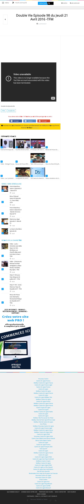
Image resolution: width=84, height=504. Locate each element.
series (4, 184)
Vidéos (65, 3)
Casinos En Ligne (43, 416)
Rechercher (75, 3)
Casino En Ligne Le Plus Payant (43, 467)
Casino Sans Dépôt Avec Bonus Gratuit (43, 438)
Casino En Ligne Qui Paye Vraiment (43, 459)
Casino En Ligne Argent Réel (43, 457)
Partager (16, 121)
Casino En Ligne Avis (43, 482)
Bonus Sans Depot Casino (43, 440)
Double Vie (11, 111)
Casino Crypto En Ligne (43, 407)
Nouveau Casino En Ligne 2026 (43, 436)
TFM (3, 111)
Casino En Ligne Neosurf (43, 488)
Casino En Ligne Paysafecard (43, 484)
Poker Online (43, 479)
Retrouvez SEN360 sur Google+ (50, 500)
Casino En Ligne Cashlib (43, 486)
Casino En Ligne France (43, 381)
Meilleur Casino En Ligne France (43, 383)
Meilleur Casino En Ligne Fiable (43, 412)
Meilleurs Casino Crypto (43, 461)
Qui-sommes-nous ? (13, 492)
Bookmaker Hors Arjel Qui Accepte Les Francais (43, 473)
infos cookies (41, 494)
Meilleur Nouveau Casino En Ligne (43, 426)
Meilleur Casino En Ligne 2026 (43, 432)
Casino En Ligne (43, 389)
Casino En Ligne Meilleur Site (43, 397)
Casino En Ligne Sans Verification (43, 469)
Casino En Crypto (43, 410)
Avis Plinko (43, 424)
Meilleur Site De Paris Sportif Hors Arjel (43, 420)
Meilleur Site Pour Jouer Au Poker (43, 418)
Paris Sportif (43, 449)
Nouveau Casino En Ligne (43, 475)
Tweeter (30, 121)
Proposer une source (46, 492)
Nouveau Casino (43, 379)
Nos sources (72, 492)
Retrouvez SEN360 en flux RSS (55, 500)
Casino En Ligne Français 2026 (43, 447)
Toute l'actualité (21, 3)
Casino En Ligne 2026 (43, 434)
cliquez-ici (36, 127)
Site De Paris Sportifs (43, 471)
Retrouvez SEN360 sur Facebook (27, 500)
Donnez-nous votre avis (29, 492)
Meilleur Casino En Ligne (43, 391)
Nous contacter (60, 492)
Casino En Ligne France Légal (43, 385)
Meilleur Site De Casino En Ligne (43, 422)
